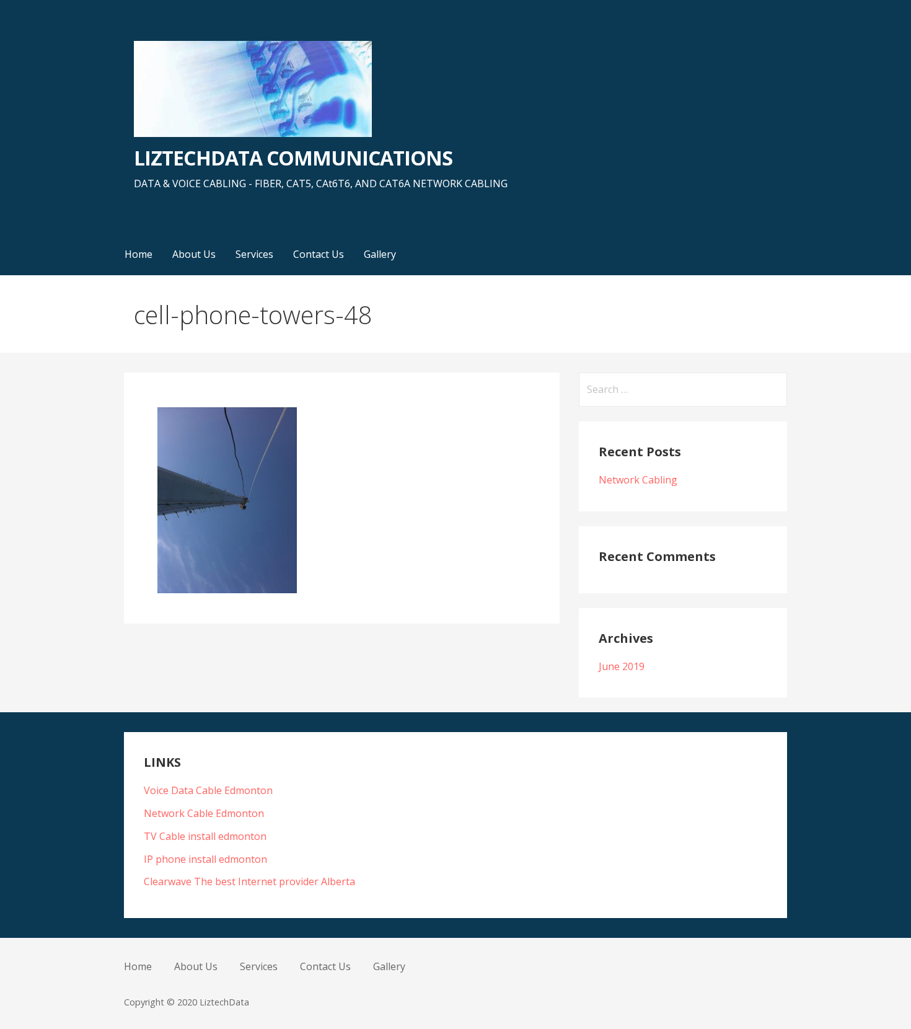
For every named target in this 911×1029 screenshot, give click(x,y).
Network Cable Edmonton (204, 813)
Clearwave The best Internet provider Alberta (249, 881)
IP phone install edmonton (205, 859)
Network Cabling (638, 480)
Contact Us (318, 254)
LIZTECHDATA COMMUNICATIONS (293, 157)
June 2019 (622, 666)
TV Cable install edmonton (205, 836)
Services (254, 254)
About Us (194, 254)
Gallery (380, 254)
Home (138, 254)
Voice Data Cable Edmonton (208, 790)
